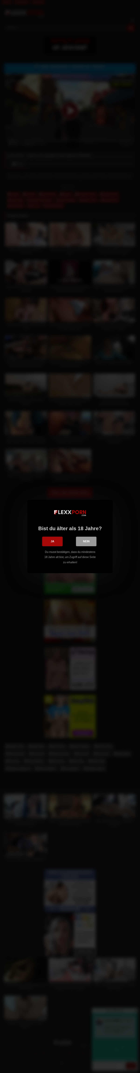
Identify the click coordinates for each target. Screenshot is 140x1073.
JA (52, 541)
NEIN (86, 541)
